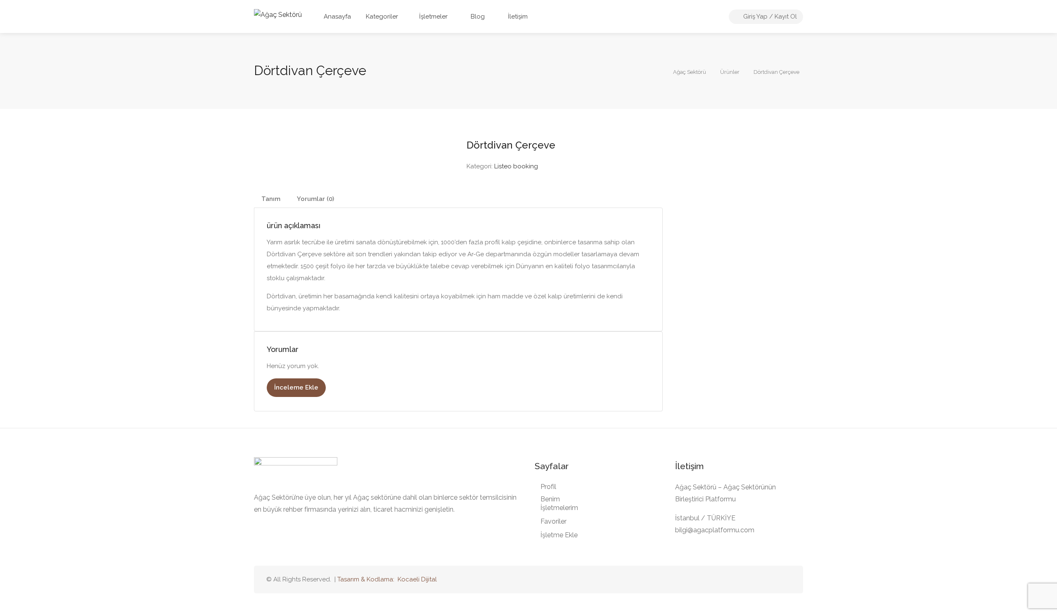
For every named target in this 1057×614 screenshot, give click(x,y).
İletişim (517, 16)
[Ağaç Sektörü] (278, 14)
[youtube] (758, 579)
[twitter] (744, 579)
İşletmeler (433, 16)
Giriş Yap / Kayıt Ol (769, 16)
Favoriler (553, 521)
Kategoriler (382, 16)
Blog (477, 16)
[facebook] (772, 579)
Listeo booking (516, 166)
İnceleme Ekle (296, 387)
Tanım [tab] (270, 199)
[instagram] (785, 579)
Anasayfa (337, 16)
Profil (548, 487)
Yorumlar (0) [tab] (315, 199)
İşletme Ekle (559, 535)
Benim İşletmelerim (559, 503)
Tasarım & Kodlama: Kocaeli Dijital (387, 579)
